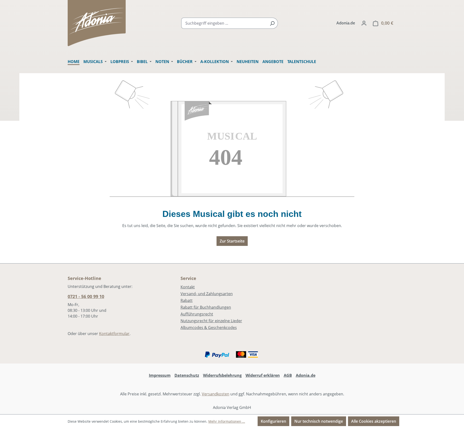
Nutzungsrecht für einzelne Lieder (211, 320)
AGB (288, 375)
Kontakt (188, 287)
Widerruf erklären (263, 375)
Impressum (160, 375)
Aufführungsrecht (197, 314)
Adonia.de (345, 23)
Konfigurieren (273, 421)
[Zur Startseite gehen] (97, 23)
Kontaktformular (114, 333)
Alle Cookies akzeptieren (373, 421)
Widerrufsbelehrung (222, 375)
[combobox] (224, 23)
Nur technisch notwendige (318, 421)
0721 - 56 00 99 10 (86, 296)
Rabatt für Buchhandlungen (206, 307)
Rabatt (187, 300)
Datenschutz (186, 375)
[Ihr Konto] (364, 23)
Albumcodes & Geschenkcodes (209, 327)
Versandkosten (215, 394)
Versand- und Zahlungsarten (207, 293)
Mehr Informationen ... (226, 421)
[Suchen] (272, 23)
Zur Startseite (232, 241)
